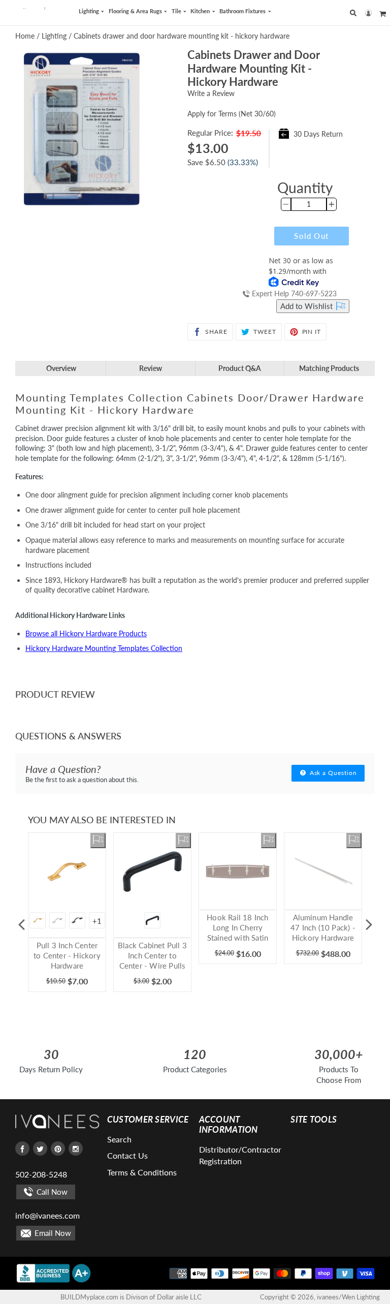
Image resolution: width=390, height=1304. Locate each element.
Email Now (51, 1232)
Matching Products (329, 368)
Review (150, 368)
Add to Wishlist (307, 306)
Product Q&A (239, 368)
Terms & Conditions (142, 1172)
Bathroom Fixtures (243, 11)
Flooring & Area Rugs (136, 11)
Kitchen (200, 11)
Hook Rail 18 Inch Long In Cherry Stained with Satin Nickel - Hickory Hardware (237, 938)
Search (119, 1139)
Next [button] (369, 925)
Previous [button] (21, 925)
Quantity (305, 187)
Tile (177, 11)
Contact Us (127, 1155)
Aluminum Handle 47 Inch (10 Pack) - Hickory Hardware (322, 927)
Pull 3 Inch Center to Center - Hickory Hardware (67, 955)
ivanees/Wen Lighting (348, 1297)
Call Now (51, 1191)
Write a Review (211, 93)
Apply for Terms (231, 113)
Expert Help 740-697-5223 (293, 293)
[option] (67, 924)
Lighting (90, 11)
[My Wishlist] (98, 840)
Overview (61, 368)
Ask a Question (332, 773)
